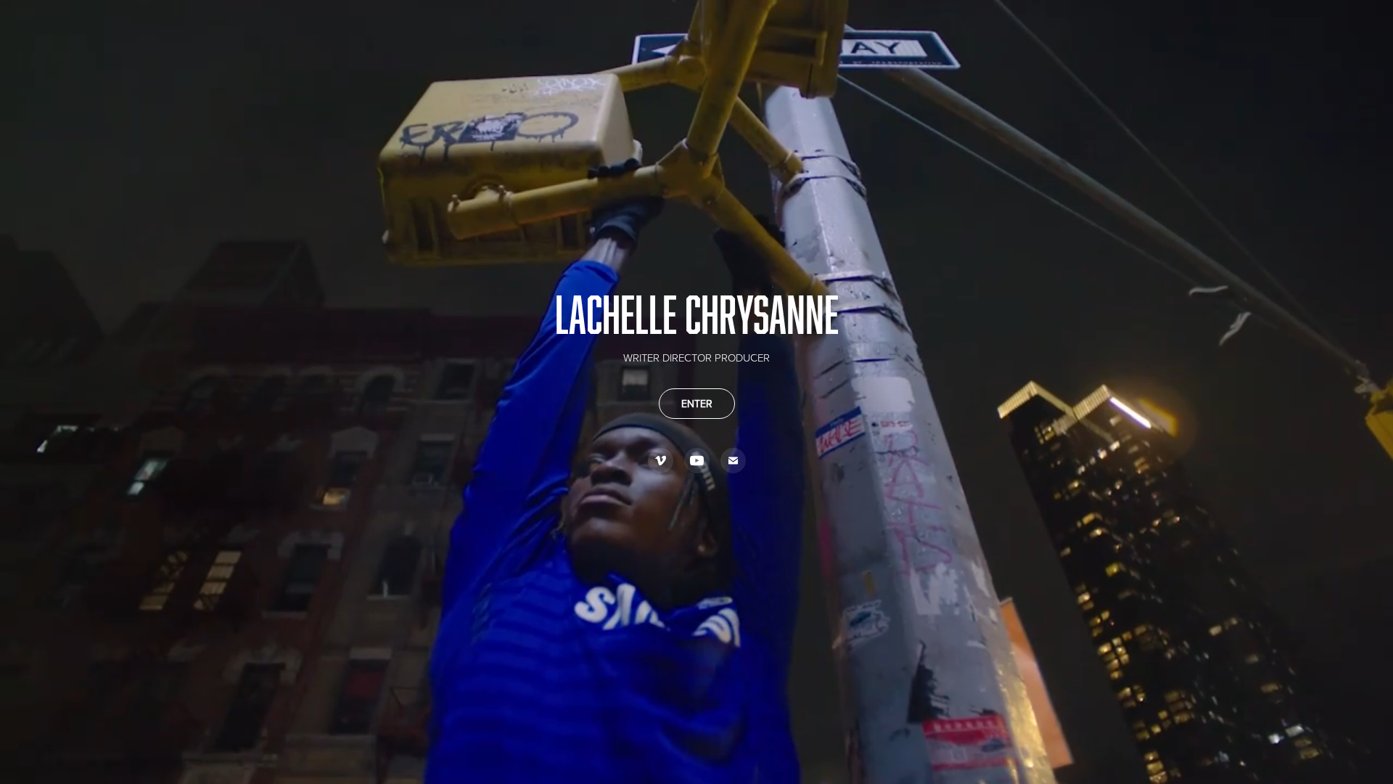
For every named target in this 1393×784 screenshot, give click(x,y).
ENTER (696, 403)
